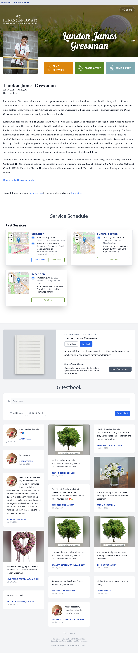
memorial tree (36, 192)
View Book (71, 344)
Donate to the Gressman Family (18, 180)
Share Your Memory (120, 369)
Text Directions (39, 259)
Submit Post (122, 413)
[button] (18, 240)
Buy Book (86, 344)
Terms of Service (76, 641)
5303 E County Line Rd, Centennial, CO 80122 (47, 253)
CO (104, 254)
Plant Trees (56, 259)
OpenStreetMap (72, 645)
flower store (76, 192)
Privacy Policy (61, 641)
